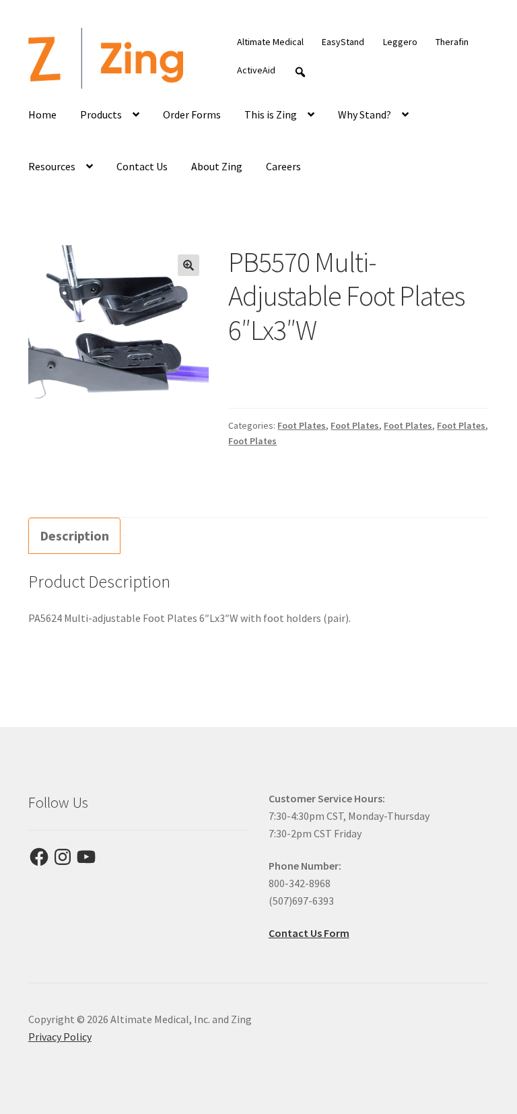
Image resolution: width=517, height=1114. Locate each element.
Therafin (452, 42)
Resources (51, 166)
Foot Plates (301, 425)
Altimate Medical (270, 42)
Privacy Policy (60, 1036)
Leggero (400, 42)
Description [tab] (74, 535)
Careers (283, 166)
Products (101, 114)
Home (42, 114)
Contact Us (142, 166)
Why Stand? (364, 114)
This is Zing (270, 114)
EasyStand (343, 42)
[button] (188, 265)
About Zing (216, 166)
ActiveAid (256, 70)
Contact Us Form (309, 933)
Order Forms (192, 114)
